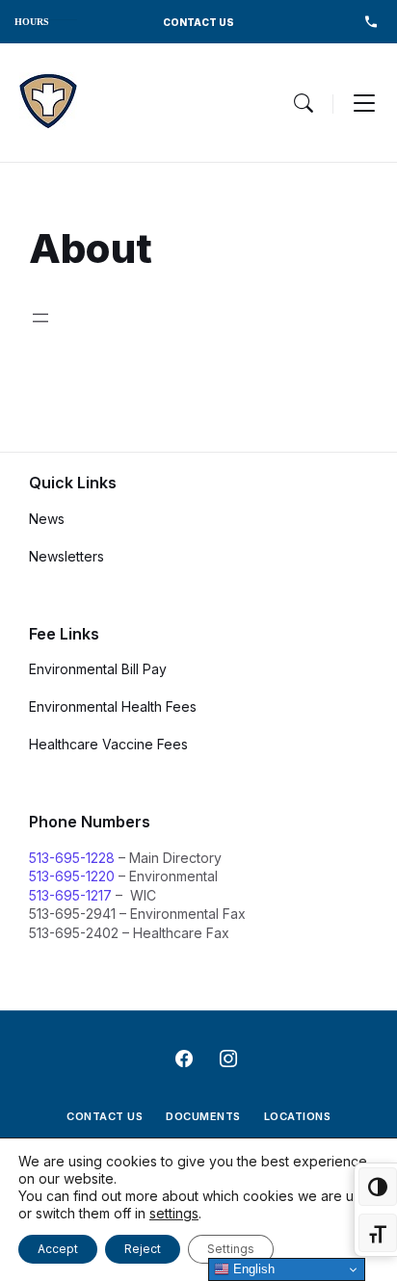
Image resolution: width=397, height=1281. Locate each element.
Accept (58, 1249)
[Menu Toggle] (303, 103)
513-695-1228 (72, 858)
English (252, 1269)
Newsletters (66, 556)
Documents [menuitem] (203, 1116)
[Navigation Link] (48, 102)
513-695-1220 (72, 876)
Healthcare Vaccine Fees (108, 744)
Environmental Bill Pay (98, 669)
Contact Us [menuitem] (104, 1116)
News (47, 518)
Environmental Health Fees (113, 706)
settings (173, 1213)
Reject (142, 1249)
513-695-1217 (70, 895)
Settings (230, 1249)
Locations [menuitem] (297, 1116)
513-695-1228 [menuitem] (370, 21)
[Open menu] (40, 317)
